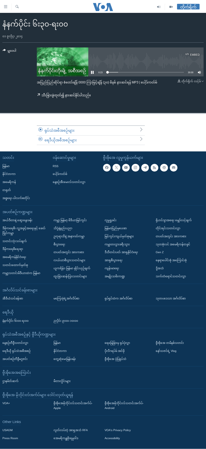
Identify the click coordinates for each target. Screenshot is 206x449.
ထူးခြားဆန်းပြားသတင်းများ (70, 276)
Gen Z (160, 252)
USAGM (7, 430)
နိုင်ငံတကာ (8, 174)
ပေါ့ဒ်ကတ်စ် (60, 174)
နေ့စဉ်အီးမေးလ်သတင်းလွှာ (69, 182)
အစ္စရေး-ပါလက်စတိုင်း (16, 198)
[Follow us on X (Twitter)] (116, 168)
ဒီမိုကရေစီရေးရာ (12, 249)
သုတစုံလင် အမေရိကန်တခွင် (173, 244)
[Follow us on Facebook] (107, 168)
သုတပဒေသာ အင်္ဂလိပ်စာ (171, 298)
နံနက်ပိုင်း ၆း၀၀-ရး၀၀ (15, 320)
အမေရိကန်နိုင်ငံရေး (14, 257)
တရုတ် (6, 190)
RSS (55, 166)
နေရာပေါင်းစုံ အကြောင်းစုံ (171, 260)
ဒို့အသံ (160, 268)
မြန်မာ (5, 166)
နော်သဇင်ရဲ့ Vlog (166, 350)
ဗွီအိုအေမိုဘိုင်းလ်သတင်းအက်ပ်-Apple (73, 406)
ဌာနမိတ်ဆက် (10, 381)
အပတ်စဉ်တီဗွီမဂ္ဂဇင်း (15, 359)
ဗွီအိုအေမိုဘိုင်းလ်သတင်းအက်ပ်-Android (124, 406)
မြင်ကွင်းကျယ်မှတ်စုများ (119, 236)
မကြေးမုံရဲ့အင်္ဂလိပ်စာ (66, 298)
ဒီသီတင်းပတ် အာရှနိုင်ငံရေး (121, 252)
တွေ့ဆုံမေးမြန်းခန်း (65, 359)
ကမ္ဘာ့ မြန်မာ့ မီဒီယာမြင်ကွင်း (70, 220)
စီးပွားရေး (59, 244)
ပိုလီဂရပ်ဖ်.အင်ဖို (115, 350)
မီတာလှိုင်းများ (62, 381)
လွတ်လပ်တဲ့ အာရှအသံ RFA (71, 430)
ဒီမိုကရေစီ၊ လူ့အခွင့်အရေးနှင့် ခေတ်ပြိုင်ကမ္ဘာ (23, 231)
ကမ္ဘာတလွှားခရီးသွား (117, 244)
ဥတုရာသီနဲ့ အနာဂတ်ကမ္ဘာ (69, 236)
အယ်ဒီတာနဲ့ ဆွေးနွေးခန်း (17, 220)
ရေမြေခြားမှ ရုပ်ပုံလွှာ (117, 342)
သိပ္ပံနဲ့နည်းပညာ (63, 228)
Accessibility (112, 438)
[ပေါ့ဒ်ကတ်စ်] (164, 168)
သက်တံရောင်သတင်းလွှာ (171, 276)
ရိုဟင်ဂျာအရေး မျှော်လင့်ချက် (174, 220)
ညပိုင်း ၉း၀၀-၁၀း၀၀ (66, 320)
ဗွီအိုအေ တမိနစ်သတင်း (170, 342)
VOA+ (6, 403)
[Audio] (159, 7)
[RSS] (154, 168)
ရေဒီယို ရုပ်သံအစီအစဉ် (16, 350)
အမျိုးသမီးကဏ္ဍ (115, 276)
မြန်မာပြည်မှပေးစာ (116, 228)
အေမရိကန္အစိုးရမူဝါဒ (66, 438)
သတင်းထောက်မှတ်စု (15, 265)
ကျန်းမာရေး (112, 268)
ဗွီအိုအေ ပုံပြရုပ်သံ (115, 359)
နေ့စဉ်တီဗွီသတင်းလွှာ (15, 342)
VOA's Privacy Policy (118, 430)
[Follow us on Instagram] (135, 168)
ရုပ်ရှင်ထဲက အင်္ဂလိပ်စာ (118, 298)
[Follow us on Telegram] (145, 168)
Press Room (10, 438)
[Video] (171, 7)
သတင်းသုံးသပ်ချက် (14, 241)
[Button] (9, 51)
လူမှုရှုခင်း (110, 220)
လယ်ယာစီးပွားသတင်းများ (69, 260)
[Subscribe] (173, 168)
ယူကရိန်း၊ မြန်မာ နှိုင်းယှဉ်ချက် (72, 268)
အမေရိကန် (9, 182)
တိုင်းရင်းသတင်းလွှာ (168, 228)
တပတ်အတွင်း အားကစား (69, 252)
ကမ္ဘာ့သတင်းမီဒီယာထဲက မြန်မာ (21, 273)
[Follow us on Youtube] (126, 168)
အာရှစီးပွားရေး (114, 260)
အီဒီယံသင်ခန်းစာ (12, 298)
